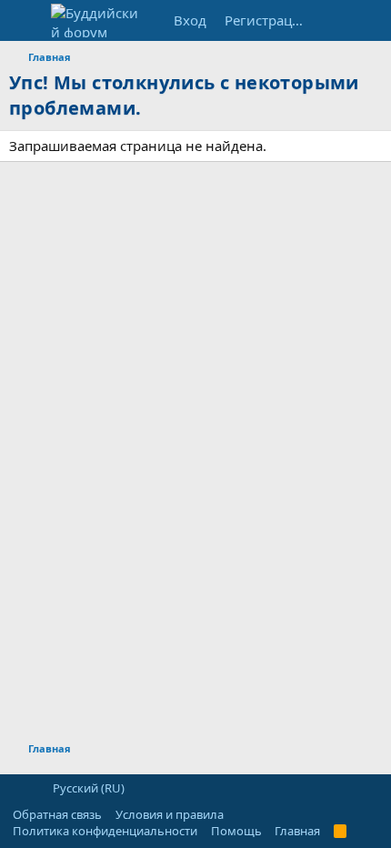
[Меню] (25, 21)
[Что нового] (333, 20)
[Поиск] (369, 20)
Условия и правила (169, 814)
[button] (18, 788)
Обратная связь (57, 814)
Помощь (236, 831)
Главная (297, 831)
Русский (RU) (87, 788)
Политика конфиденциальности (105, 831)
